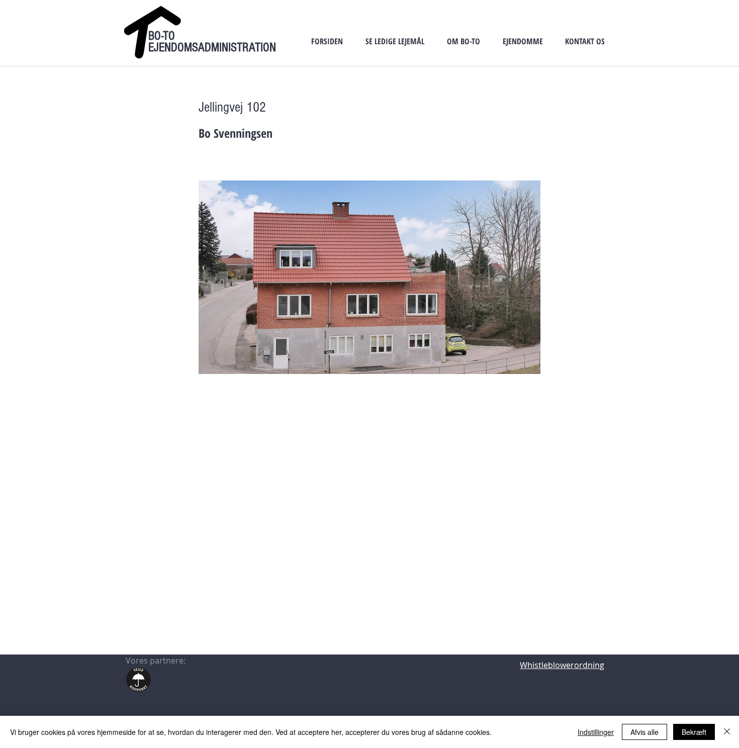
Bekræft (694, 732)
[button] (394, 41)
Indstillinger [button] (596, 732)
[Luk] (727, 732)
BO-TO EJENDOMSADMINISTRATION (212, 41)
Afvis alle (644, 732)
